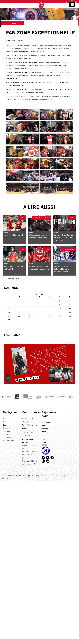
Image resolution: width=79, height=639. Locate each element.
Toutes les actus (12, 279)
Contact (6, 434)
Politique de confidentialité (53, 476)
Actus (5, 419)
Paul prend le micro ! (13, 235)
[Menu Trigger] (72, 4)
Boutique (6, 431)
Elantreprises (8, 440)
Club (5, 422)
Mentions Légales (35, 476)
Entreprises (7, 428)
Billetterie (62, 2)
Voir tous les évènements (14, 329)
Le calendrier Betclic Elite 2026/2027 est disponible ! (63, 237)
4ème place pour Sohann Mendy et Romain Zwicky (62, 269)
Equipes (6, 425)
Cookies (67, 476)
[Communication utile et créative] (6, 478)
